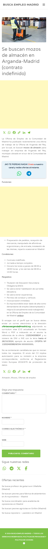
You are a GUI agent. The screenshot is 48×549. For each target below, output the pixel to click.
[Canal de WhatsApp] (19, 175)
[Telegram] (12, 468)
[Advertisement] (24, 104)
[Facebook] (26, 468)
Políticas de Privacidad (34, 537)
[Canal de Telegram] (29, 175)
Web (4, 440)
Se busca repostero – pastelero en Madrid (22, 513)
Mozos (14, 377)
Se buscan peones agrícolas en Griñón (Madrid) (24, 508)
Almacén (6, 377)
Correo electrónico (13, 429)
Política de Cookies (24, 540)
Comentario (9, 393)
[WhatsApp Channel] (5, 468)
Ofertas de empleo (27, 377)
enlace (20, 315)
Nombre (6, 418)
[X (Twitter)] (19, 468)
